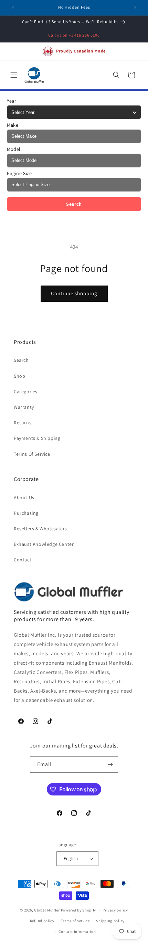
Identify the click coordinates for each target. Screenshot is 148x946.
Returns (22, 422)
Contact (22, 560)
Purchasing (26, 513)
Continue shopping (74, 293)
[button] (13, 75)
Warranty (24, 407)
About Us (24, 497)
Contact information (77, 931)
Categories (26, 391)
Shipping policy (110, 920)
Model (14, 149)
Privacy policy (115, 910)
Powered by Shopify (78, 910)
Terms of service (75, 920)
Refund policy (42, 920)
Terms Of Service (32, 454)
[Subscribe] (110, 764)
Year (11, 101)
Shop (19, 376)
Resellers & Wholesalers (40, 528)
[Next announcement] (135, 7)
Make (12, 125)
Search (74, 204)
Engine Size (19, 173)
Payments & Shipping (37, 438)
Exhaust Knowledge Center (44, 544)
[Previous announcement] (12, 7)
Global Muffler (47, 910)
